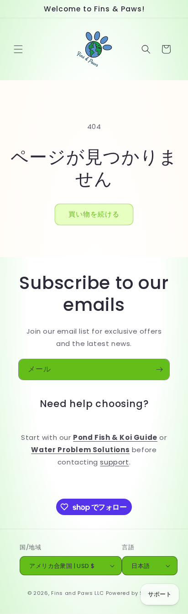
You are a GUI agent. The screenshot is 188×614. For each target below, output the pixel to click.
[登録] (159, 369)
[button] (18, 49)
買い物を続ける (94, 214)
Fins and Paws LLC (77, 593)
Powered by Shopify (133, 593)
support (114, 462)
